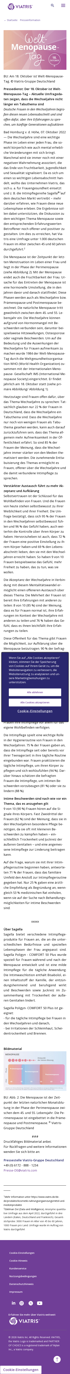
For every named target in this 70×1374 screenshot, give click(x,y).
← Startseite (11, 20)
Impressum (16, 1291)
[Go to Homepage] (20, 6)
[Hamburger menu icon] (62, 6)
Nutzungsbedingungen (23, 1276)
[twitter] (31, 1303)
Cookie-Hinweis (18, 1260)
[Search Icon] (52, 5)
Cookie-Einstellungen (21, 1252)
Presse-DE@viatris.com (20, 1170)
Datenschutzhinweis (21, 1284)
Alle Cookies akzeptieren (34, 702)
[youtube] (40, 1303)
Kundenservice (17, 1268)
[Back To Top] (57, 1359)
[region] (35, 687)
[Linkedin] (13, 1303)
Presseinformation (30, 20)
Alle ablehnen (35, 692)
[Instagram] (21, 1303)
